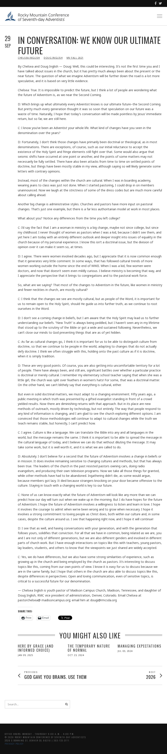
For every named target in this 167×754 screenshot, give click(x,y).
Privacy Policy (14, 743)
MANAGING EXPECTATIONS (139, 646)
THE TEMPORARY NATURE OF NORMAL (89, 648)
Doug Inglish (53, 57)
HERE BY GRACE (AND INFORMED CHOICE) (36, 648)
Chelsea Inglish (29, 57)
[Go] (66, 704)
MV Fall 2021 (75, 57)
